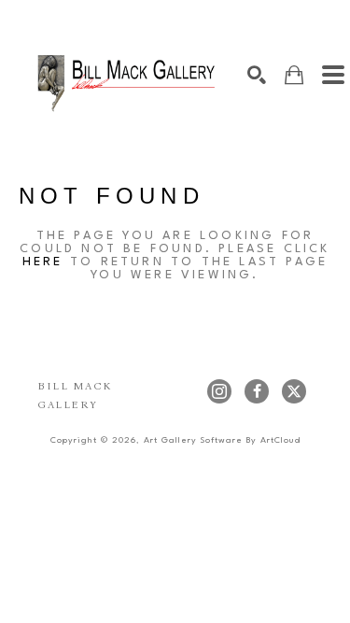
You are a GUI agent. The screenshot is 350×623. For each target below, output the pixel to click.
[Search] (256, 74)
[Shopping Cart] (294, 75)
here (42, 262)
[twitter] (294, 391)
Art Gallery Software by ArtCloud (222, 440)
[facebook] (257, 391)
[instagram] (219, 391)
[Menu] (333, 74)
